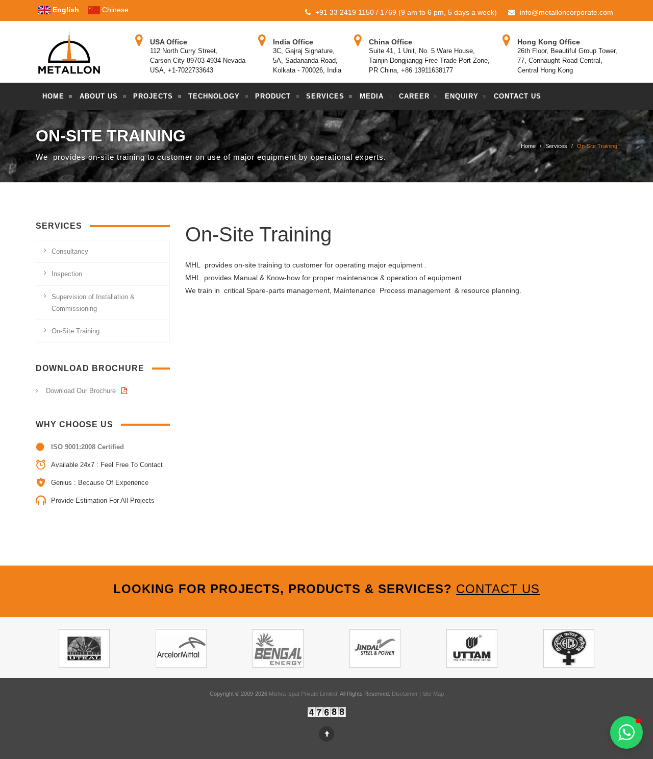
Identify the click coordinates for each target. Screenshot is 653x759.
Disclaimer (405, 694)
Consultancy (70, 251)
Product (273, 96)
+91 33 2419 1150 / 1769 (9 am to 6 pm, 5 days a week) (405, 12)
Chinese (114, 10)
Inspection (67, 274)
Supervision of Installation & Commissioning (93, 302)
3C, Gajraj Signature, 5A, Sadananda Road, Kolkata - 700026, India (307, 60)
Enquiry (462, 96)
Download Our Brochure (82, 391)
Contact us (498, 589)
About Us (99, 96)
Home (53, 96)
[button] (626, 732)
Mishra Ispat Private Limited (303, 694)
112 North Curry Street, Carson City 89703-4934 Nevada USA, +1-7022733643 (197, 60)
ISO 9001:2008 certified (87, 447)
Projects (153, 96)
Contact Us (517, 96)
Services (325, 96)
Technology (214, 96)
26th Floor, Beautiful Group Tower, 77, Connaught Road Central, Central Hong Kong (567, 60)
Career (414, 96)
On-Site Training (75, 331)
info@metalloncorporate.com (565, 12)
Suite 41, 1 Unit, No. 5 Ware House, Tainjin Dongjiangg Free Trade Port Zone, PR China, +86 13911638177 (429, 60)
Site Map (433, 694)
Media (372, 96)
